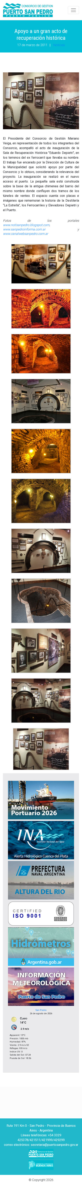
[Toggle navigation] (73, 10)
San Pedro (41, 1010)
